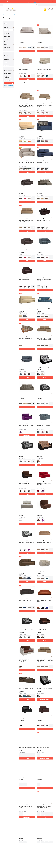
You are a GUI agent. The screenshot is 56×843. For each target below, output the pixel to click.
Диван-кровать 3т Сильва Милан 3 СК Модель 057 (26, 807)
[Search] (37, 5)
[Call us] (45, 9)
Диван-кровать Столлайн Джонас (25, 308)
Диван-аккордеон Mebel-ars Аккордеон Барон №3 (26, 191)
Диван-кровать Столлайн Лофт (25, 600)
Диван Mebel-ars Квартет (23, 69)
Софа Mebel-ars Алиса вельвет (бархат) (44, 69)
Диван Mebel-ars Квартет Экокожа (43, 220)
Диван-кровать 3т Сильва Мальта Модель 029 (27, 748)
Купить (27, 50)
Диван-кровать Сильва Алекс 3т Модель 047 (44, 309)
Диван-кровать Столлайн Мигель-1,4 (44, 40)
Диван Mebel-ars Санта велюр (24, 279)
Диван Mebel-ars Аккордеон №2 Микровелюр (43, 513)
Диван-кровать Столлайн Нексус (43, 747)
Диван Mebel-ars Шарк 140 (24, 483)
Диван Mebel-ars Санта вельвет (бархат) (44, 571)
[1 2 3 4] (27, 504)
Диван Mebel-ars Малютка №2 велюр (44, 425)
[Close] (13, 23)
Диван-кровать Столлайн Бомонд (25, 134)
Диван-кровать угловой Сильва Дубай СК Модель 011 (45, 191)
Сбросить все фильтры (8, 85)
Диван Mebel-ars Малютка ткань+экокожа (45, 396)
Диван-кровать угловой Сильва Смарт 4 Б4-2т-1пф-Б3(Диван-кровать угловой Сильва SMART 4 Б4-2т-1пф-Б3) (44, 339)
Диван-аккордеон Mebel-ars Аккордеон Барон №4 (26, 250)
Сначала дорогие (29, 21)
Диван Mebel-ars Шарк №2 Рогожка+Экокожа (42, 454)
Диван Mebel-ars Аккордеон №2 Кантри (44, 688)
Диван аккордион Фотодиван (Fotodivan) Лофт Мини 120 (27, 513)
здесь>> (34, 2)
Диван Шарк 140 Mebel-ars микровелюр (26, 425)
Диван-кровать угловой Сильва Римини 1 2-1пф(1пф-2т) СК (45, 106)
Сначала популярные (37, 21)
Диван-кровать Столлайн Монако (43, 162)
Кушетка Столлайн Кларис (42, 134)
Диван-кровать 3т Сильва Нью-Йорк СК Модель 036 (26, 397)
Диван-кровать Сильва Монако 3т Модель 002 (25, 41)
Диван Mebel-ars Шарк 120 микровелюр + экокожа (45, 630)
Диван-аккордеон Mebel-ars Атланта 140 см (26, 719)
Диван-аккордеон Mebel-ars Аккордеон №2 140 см (44, 280)
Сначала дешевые (22, 21)
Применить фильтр (9, 83)
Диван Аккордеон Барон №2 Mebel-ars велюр (26, 778)
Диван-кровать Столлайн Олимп (25, 571)
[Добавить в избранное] (34, 37)
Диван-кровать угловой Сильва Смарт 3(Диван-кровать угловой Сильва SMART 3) (44, 660)
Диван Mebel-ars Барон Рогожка (43, 777)
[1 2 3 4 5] (27, 31)
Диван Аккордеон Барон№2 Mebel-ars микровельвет (44, 484)
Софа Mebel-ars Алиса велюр (24, 367)
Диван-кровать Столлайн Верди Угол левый (26, 689)
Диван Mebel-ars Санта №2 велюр (43, 718)
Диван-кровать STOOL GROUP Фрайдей (26, 162)
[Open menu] (4, 9)
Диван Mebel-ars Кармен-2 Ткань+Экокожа (24, 454)
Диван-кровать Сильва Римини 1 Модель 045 (45, 543)
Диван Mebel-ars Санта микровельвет (26, 836)
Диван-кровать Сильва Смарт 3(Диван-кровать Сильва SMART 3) (44, 807)
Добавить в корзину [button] (27, 349)
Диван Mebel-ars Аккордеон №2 (43, 367)
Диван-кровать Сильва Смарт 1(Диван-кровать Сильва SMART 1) (26, 221)
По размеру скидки (44, 21)
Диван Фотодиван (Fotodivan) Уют (25, 338)
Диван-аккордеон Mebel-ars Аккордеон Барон (44, 250)
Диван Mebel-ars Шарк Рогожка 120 (25, 629)
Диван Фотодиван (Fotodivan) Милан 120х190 (44, 601)
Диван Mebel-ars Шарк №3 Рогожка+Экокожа (24, 660)
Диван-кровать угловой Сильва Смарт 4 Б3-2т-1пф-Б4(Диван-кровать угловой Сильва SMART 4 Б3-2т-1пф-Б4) (44, 836)
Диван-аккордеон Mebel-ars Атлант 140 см (27, 542)
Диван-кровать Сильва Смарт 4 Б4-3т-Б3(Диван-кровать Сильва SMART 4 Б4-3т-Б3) (27, 106)
